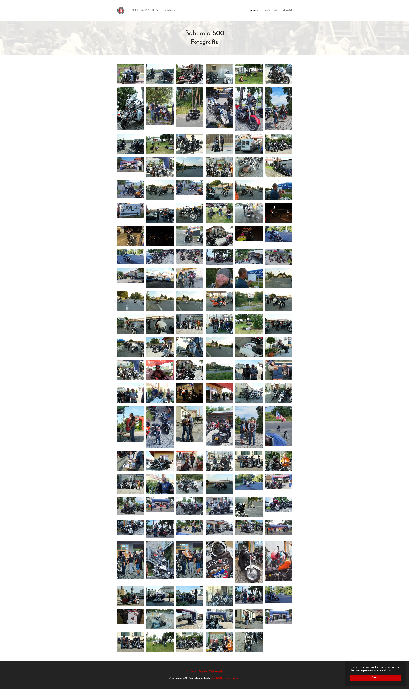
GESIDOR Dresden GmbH (226, 678)
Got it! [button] (375, 677)
